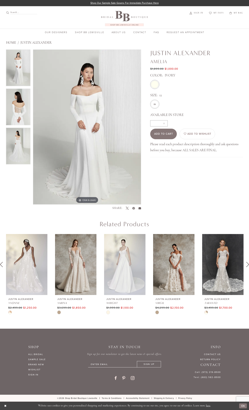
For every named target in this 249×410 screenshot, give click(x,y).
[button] (196, 13)
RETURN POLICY (210, 359)
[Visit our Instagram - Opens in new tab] (133, 378)
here (208, 405)
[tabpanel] (18, 69)
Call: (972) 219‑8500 (208, 372)
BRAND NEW (36, 364)
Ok (243, 406)
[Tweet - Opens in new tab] (127, 208)
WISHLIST (34, 369)
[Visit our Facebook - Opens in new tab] (115, 378)
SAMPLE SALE (37, 359)
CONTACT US (212, 354)
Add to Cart (163, 134)
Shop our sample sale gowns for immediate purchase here (124, 3)
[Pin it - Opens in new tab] (133, 208)
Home (11, 43)
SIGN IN (33, 374)
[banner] (124, 18)
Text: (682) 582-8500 (207, 377)
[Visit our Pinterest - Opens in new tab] (123, 378)
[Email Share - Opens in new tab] (140, 208)
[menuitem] (20, 12)
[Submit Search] (8, 12)
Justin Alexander (36, 43)
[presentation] (26, 264)
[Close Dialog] (5, 406)
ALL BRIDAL (35, 354)
